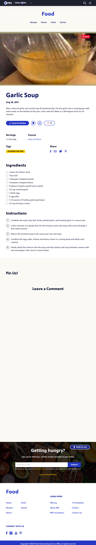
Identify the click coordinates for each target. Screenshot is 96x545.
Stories (63, 22)
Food (48, 14)
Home (9, 503)
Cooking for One (16, 151)
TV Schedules (78, 503)
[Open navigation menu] (90, 3)
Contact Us (77, 513)
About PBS (54, 508)
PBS (8, 3)
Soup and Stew (34, 139)
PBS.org (53, 503)
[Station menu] (31, 3)
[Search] (84, 3)
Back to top (81, 447)
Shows (44, 22)
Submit (74, 464)
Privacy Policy (40, 469)
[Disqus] (48, 326)
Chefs (53, 22)
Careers (75, 508)
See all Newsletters (48, 474)
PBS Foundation (57, 513)
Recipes (33, 22)
